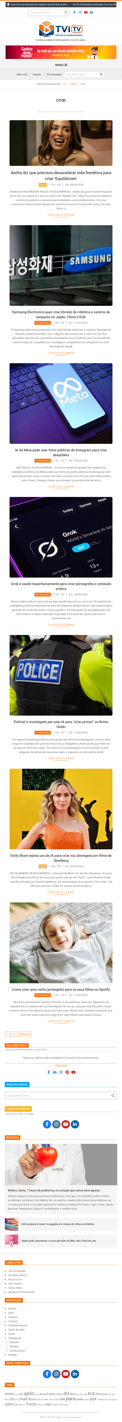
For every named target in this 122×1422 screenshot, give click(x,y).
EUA (91, 1393)
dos (72, 1394)
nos (46, 1399)
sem (106, 1399)
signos (114, 1399)
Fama (43, 184)
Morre (32, 1399)
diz (66, 1393)
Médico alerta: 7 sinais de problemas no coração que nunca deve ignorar (54, 1190)
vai (43, 1404)
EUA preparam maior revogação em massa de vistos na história (57, 1224)
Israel (16, 1399)
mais (24, 1398)
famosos (101, 1394)
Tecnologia (43, 322)
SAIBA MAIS (61, 1065)
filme (7, 1399)
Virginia (55, 1404)
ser (109, 1399)
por (93, 1398)
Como (51, 1394)
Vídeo (66, 1404)
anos (9, 1393)
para (70, 1398)
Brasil (43, 1394)
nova (51, 1399)
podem (86, 1399)
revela (100, 1399)
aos (21, 1394)
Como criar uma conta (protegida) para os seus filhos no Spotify (61, 990)
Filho (113, 1394)
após (29, 1393)
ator (37, 1394)
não (62, 1399)
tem (20, 1404)
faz (109, 1394)
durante (79, 1394)
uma (39, 1404)
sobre (9, 1404)
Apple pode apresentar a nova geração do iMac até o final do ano (58, 1240)
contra (59, 1394)
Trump (31, 1403)
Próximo (25, 1034)
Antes (16, 1394)
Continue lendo (61, 214)
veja (48, 1404)
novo (56, 1399)
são (16, 1404)
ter (24, 1405)
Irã (12, 1399)
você (61, 1404)
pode (79, 1399)
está (85, 1394)
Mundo (40, 1399)
